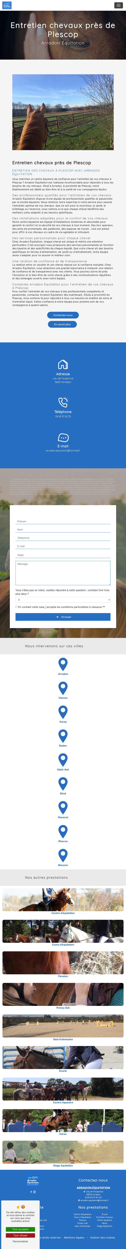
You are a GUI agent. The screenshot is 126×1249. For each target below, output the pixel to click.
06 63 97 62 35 (63, 416)
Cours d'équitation (82, 1217)
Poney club (82, 1223)
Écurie (104, 1214)
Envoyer (66, 616)
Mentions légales (74, 1237)
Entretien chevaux (104, 1217)
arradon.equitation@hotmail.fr (63, 450)
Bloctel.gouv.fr (56, 494)
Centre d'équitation (82, 1214)
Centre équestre (104, 1220)
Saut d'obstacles (82, 1226)
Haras (104, 1223)
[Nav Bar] (118, 5)
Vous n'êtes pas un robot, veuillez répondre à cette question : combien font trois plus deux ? (62, 592)
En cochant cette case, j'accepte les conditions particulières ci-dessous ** (61, 606)
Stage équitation (104, 1226)
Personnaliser (20, 1241)
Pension (82, 1220)
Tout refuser (20, 1235)
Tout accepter (20, 1229)
